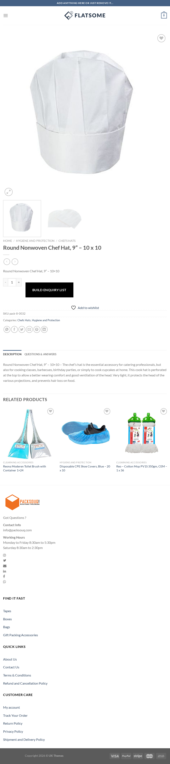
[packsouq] (85, 15)
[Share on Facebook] (14, 329)
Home (7, 240)
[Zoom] (9, 192)
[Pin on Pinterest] (36, 329)
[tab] (12, 354)
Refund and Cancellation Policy (25, 683)
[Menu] (5, 15)
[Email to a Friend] (29, 329)
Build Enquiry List (49, 290)
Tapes (7, 611)
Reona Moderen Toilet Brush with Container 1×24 (24, 468)
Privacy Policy (13, 731)
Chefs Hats (66, 240)
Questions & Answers (40, 354)
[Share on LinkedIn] (44, 329)
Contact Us (11, 667)
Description (12, 354)
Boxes (7, 619)
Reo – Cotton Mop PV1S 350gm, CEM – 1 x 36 (141, 468)
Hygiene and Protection (35, 240)
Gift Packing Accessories (20, 635)
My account (11, 707)
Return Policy (12, 723)
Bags (6, 627)
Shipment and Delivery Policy (24, 739)
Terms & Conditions (17, 675)
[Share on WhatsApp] (7, 329)
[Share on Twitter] (21, 329)
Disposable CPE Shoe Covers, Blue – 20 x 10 (85, 468)
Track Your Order (15, 715)
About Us (10, 659)
